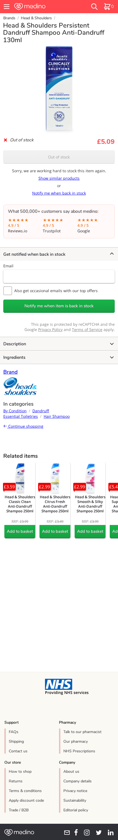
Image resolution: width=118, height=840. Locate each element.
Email (8, 265)
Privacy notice (75, 790)
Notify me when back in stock (59, 193)
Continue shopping (25, 426)
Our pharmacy (75, 741)
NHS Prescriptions (79, 751)
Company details (77, 781)
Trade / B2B (19, 810)
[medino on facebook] (74, 832)
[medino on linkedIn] (109, 832)
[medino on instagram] (85, 832)
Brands (9, 18)
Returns (16, 781)
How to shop (20, 771)
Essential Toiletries (20, 416)
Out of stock (59, 157)
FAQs (13, 731)
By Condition (15, 410)
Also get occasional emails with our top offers (56, 290)
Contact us (18, 751)
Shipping (16, 741)
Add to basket (20, 531)
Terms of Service (87, 329)
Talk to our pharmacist (82, 731)
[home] (41, 6)
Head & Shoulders (36, 18)
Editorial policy (75, 810)
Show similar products (59, 178)
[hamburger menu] (6, 6)
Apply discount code (26, 800)
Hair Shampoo (57, 416)
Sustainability (74, 800)
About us (71, 771)
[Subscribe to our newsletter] (65, 832)
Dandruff (40, 410)
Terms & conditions (25, 790)
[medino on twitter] (97, 832)
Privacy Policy (50, 329)
